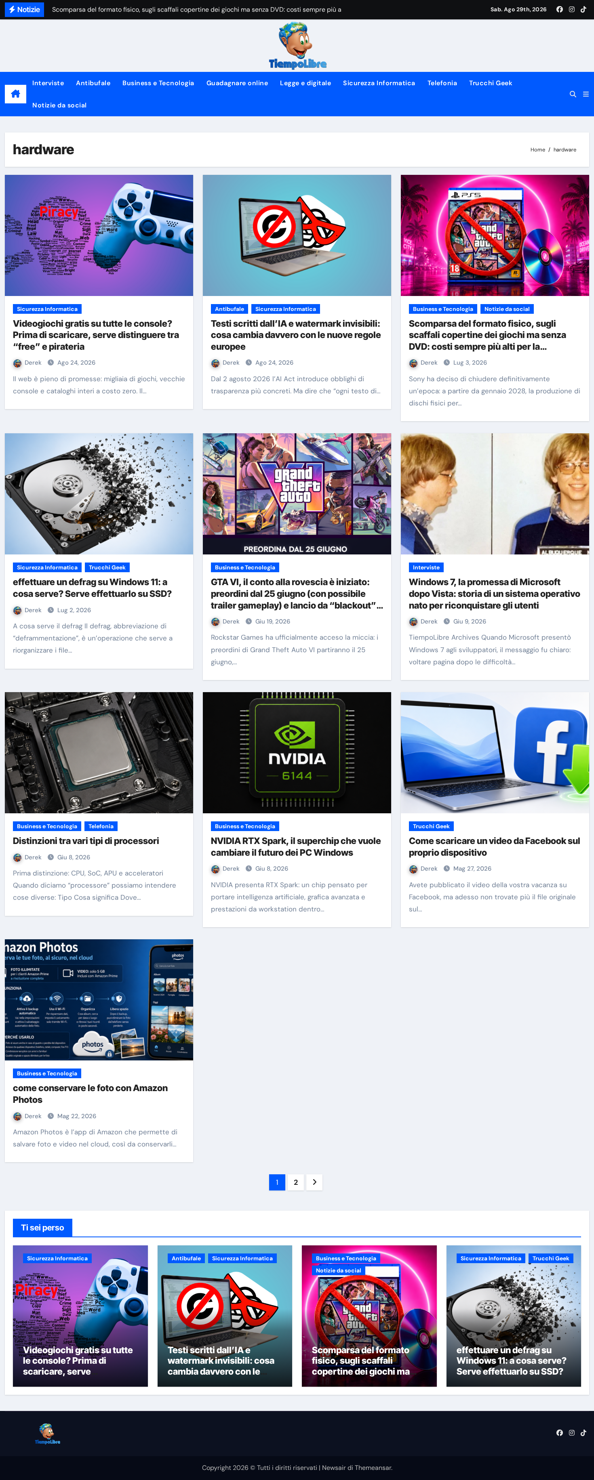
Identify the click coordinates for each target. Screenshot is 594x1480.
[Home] (15, 94)
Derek (34, 363)
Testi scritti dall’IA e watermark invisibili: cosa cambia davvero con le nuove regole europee (296, 335)
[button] (586, 94)
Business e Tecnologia (158, 83)
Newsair (334, 1467)
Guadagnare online (237, 83)
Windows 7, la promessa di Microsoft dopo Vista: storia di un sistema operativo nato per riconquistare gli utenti (494, 593)
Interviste (48, 83)
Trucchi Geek (490, 83)
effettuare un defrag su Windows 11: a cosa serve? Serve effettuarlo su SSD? (512, 1361)
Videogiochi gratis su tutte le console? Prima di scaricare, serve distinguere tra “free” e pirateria (96, 335)
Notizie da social (59, 105)
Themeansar (373, 1467)
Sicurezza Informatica (379, 83)
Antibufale (93, 83)
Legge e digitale (305, 83)
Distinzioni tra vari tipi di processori (86, 841)
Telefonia (442, 83)
